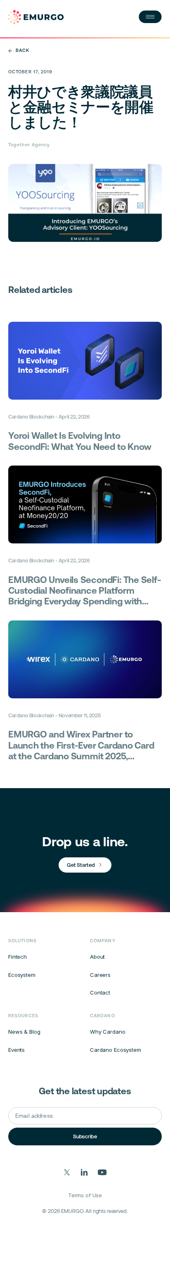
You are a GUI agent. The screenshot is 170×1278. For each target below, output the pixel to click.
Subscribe (85, 1136)
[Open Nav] (150, 16)
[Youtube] (102, 1172)
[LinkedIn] (84, 1172)
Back (22, 50)
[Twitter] (67, 1172)
